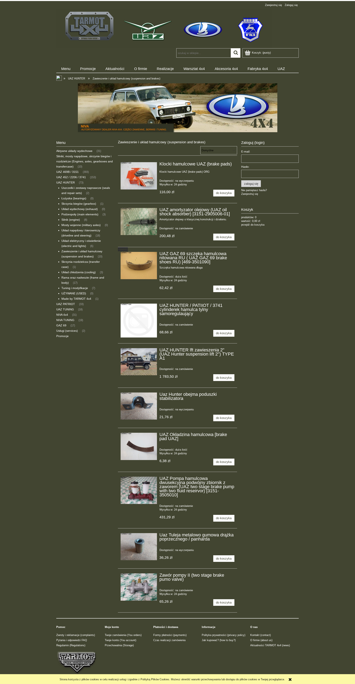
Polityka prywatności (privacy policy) (223, 635)
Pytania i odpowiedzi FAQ (71, 640)
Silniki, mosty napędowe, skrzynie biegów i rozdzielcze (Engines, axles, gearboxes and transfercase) (84, 161)
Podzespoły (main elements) (79, 214)
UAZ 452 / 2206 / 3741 (71, 177)
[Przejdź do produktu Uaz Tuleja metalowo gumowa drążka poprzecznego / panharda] (139, 546)
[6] (177, 108)
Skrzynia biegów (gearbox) (78, 203)
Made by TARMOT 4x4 (76, 298)
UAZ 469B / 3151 (67, 171)
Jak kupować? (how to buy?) (219, 640)
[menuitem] (65, 69)
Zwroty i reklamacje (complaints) (75, 635)
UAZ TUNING (65, 309)
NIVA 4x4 (62, 314)
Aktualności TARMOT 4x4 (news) (270, 645)
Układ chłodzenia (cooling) (78, 272)
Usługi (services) (67, 330)
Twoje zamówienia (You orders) (123, 635)
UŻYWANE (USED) (73, 293)
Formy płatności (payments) (170, 635)
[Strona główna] (164, 28)
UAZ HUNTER (65, 182)
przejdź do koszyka (252, 224)
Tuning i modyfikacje (74, 288)
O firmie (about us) (261, 640)
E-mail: (245, 151)
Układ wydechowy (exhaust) (79, 209)
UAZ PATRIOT (65, 304)
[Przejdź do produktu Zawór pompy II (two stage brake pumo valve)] (139, 587)
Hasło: (245, 166)
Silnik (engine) (70, 219)
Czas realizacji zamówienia (169, 640)
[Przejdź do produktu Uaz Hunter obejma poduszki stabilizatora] (139, 406)
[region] (177, 108)
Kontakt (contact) (260, 635)
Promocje (62, 336)
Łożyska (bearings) (73, 198)
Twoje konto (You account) (120, 640)
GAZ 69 (61, 325)
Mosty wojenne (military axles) (81, 225)
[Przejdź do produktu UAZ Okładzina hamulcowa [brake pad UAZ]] (139, 446)
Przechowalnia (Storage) (119, 645)
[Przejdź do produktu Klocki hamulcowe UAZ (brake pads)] (139, 175)
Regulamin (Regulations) (70, 645)
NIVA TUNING (65, 320)
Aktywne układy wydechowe (74, 151)
